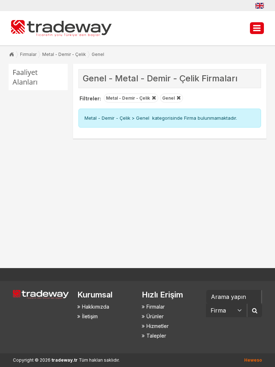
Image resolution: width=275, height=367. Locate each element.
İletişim (90, 316)
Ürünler (155, 316)
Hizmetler (157, 326)
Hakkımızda (95, 307)
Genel (98, 54)
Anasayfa (11, 54)
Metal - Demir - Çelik (64, 54)
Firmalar (28, 54)
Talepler (156, 336)
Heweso (253, 360)
